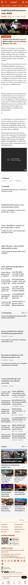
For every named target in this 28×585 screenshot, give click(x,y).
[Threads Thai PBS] (12, 561)
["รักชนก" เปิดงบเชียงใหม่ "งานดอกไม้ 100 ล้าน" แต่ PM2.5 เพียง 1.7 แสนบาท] (14, 216)
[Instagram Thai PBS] (8, 561)
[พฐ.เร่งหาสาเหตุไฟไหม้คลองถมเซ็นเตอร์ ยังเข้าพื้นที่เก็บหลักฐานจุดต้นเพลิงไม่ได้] (14, 322)
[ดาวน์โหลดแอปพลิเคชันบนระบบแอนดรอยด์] (14, 543)
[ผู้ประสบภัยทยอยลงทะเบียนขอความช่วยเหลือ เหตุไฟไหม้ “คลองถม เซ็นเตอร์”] (6, 402)
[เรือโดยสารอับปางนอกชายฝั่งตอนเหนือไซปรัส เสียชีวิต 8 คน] (21, 501)
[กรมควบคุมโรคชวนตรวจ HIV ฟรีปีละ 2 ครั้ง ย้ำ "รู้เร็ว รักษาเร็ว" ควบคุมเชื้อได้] (6, 282)
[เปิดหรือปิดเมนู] (23, 2)
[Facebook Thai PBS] (2, 561)
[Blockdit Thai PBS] (24, 561)
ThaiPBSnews (18, 181)
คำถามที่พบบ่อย (4, 527)
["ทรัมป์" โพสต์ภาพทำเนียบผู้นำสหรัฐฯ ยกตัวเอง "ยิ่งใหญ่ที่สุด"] (14, 258)
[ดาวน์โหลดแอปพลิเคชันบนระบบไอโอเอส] (14, 539)
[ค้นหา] (5, 2)
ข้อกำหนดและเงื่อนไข (18, 524)
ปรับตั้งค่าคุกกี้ (17, 532)
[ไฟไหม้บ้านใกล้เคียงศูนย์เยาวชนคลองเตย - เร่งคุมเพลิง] (6, 411)
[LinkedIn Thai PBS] (2, 564)
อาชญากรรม (4, 16)
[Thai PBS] (13, 2)
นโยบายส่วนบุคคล (5, 529)
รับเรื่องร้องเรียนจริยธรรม (19, 529)
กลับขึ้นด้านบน (21, 520)
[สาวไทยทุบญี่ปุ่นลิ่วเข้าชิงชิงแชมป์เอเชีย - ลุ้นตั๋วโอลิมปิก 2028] (6, 296)
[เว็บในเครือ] (2, 2)
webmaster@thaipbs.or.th (12, 556)
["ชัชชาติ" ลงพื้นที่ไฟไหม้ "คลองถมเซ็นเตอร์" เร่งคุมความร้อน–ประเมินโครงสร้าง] (6, 394)
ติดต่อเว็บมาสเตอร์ (18, 527)
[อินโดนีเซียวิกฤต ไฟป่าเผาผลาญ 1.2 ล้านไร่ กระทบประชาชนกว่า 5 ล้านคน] (14, 196)
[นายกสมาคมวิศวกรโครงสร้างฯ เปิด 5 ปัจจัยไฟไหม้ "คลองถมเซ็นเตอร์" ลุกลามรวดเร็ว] (14, 370)
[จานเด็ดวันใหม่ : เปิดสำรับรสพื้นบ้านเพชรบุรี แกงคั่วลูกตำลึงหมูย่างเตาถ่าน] (7, 501)
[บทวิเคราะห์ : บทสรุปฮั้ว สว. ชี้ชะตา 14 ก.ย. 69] (21, 472)
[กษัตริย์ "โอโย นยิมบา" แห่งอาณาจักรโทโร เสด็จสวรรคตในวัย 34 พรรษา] (14, 237)
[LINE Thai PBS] (15, 561)
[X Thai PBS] (5, 561)
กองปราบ (11, 181)
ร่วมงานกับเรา (4, 532)
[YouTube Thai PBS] (18, 561)
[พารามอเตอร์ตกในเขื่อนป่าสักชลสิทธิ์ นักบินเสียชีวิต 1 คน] (6, 420)
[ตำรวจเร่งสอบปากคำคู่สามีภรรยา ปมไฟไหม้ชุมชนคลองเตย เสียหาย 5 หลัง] (14, 346)
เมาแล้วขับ (4, 181)
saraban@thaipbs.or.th (20, 557)
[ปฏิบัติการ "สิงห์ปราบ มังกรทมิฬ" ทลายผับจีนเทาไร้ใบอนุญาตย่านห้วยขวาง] (6, 427)
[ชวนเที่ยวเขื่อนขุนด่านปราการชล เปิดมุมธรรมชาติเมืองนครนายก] (7, 472)
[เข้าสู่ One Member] (26, 2)
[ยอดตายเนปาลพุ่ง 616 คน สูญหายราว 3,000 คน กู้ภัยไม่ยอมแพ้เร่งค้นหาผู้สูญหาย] (6, 304)
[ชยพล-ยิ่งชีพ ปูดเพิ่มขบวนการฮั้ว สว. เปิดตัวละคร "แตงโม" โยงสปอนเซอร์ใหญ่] (6, 274)
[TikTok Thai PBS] (21, 561)
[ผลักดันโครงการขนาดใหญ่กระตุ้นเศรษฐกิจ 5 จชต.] (14, 456)
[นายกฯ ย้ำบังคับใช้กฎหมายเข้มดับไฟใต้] (21, 487)
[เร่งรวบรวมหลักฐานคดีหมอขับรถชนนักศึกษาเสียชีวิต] (7, 487)
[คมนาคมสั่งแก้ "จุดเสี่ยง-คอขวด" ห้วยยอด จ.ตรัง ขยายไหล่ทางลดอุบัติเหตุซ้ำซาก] (6, 289)
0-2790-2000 (6, 554)
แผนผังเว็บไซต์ (4, 524)
